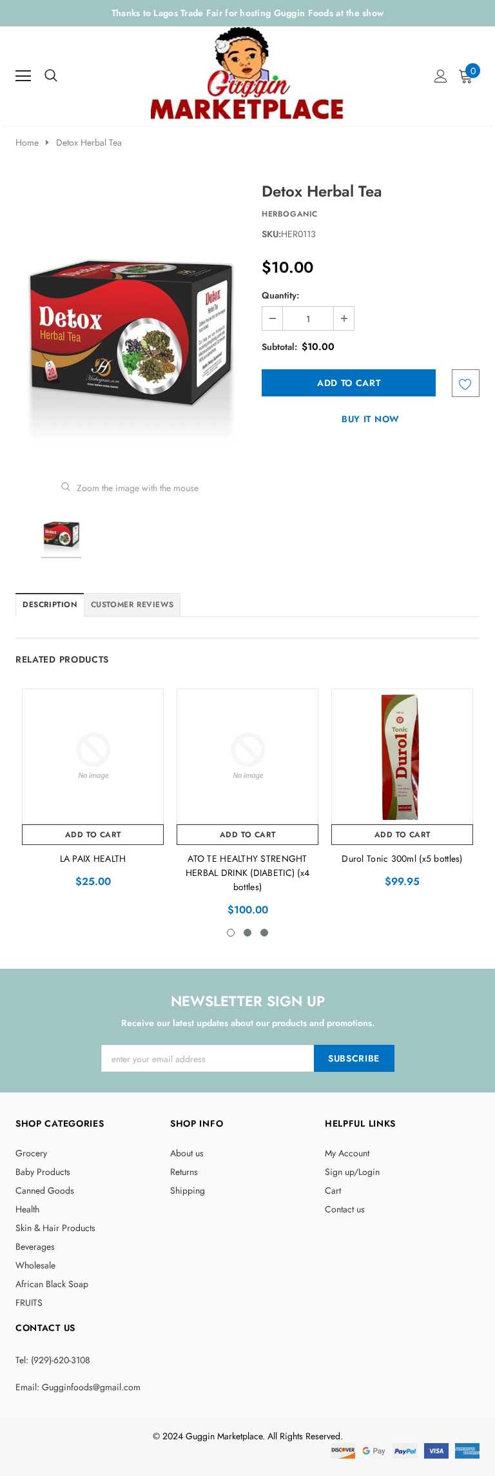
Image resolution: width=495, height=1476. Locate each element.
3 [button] (264, 933)
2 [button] (247, 933)
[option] (129, 321)
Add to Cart (93, 834)
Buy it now (371, 419)
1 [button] (231, 933)
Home (27, 142)
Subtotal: (279, 346)
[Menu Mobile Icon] (23, 76)
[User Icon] (440, 76)
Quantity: (280, 295)
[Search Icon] (50, 76)
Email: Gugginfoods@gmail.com (78, 1387)
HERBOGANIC (290, 214)
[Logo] (248, 72)
